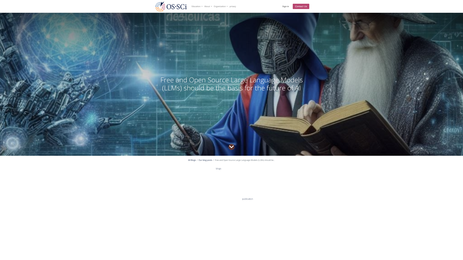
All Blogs (192, 160)
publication (248, 198)
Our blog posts (205, 160)
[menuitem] (233, 6)
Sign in (285, 6)
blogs (219, 168)
